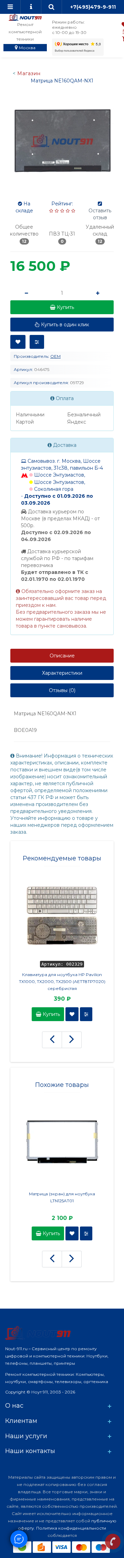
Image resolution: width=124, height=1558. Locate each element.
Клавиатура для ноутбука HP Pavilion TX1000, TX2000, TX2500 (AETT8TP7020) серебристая (62, 981)
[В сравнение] (37, 342)
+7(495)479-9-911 (93, 7)
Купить (50, 1014)
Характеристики (62, 673)
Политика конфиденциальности (71, 1528)
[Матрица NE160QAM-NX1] (62, 141)
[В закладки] (17, 342)
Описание (62, 656)
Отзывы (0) (62, 690)
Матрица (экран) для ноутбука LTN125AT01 (62, 1197)
